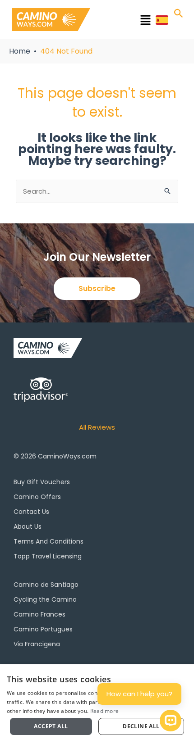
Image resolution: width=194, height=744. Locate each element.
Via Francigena (37, 644)
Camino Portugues (43, 629)
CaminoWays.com (67, 456)
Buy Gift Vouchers (42, 481)
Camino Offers (37, 496)
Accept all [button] (51, 726)
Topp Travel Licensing (48, 556)
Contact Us (31, 511)
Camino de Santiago (46, 584)
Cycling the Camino (45, 599)
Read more (104, 711)
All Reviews (97, 427)
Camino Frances (39, 614)
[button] (126, 21)
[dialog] (97, 704)
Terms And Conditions (48, 541)
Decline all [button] (141, 726)
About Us (28, 526)
